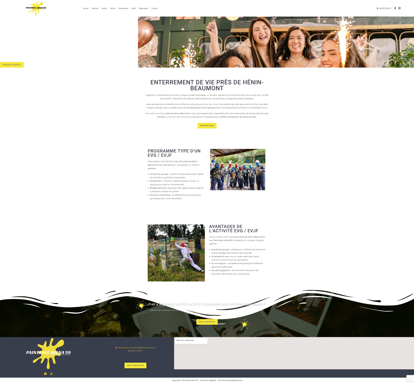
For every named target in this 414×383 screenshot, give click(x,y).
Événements (123, 8)
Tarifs (133, 8)
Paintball (95, 8)
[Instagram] (51, 374)
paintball (204, 104)
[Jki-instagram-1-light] (399, 8)
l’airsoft (216, 104)
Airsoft (104, 8)
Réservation (143, 8)
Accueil (86, 8)
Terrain (112, 8)
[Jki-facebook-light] (395, 8)
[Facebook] (45, 374)
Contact (154, 8)
